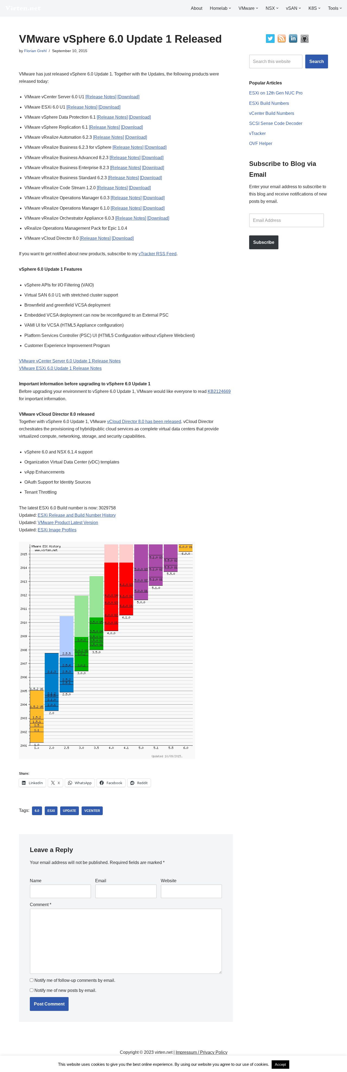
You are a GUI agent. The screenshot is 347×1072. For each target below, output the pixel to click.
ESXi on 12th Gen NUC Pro (276, 93)
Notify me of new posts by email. (65, 990)
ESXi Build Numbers (269, 103)
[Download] (128, 96)
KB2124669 (219, 391)
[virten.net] (23, 8)
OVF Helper (260, 143)
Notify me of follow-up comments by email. (74, 980)
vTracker (257, 133)
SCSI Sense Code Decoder (275, 123)
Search (316, 61)
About (196, 8)
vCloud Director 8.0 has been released (144, 421)
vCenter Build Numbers (271, 113)
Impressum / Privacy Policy (201, 1052)
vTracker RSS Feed (157, 253)
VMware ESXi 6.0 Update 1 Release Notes (60, 368)
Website (168, 880)
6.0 (37, 811)
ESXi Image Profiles (57, 530)
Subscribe (263, 242)
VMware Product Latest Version (68, 522)
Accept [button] (280, 1064)
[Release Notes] (100, 96)
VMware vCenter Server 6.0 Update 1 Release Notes (70, 361)
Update (69, 811)
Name (35, 880)
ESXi (51, 811)
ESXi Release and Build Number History (77, 515)
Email (100, 880)
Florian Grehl (35, 51)
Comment (40, 904)
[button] (230, 8)
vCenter (92, 811)
